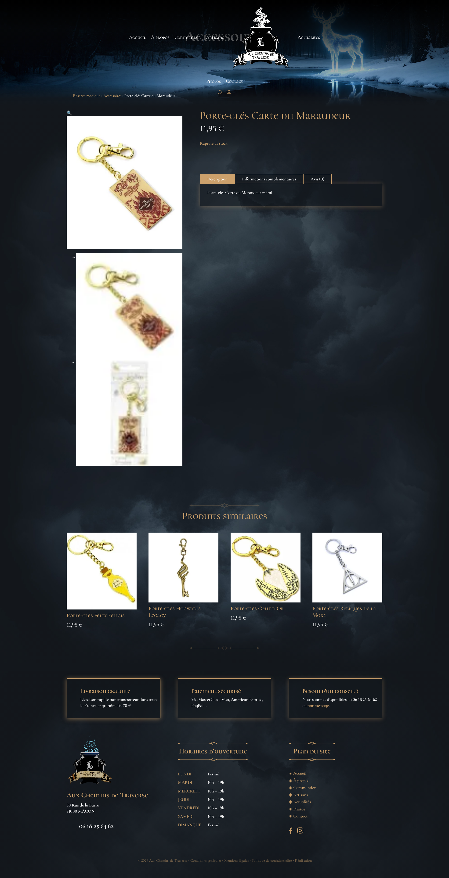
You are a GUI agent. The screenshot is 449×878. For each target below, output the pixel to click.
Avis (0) (317, 179)
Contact (234, 81)
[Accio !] (220, 92)
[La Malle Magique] (229, 92)
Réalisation (303, 860)
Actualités (309, 37)
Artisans (215, 37)
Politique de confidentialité (272, 860)
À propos (160, 37)
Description (217, 179)
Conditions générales (205, 860)
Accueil (137, 37)
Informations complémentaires (269, 179)
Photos (213, 81)
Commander (187, 37)
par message (318, 705)
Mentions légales (236, 860)
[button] (69, 113)
